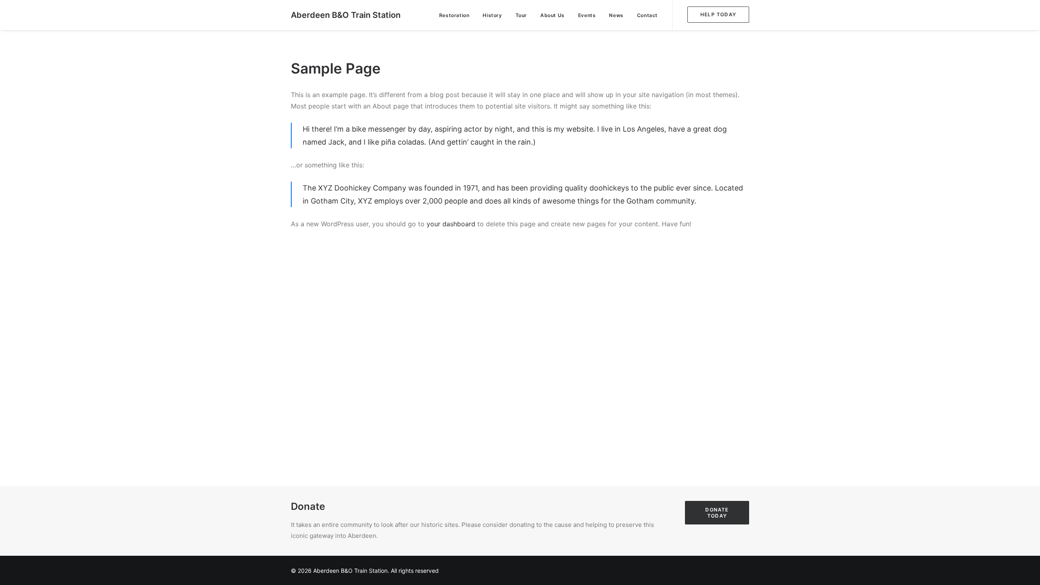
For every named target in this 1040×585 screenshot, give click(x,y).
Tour (521, 15)
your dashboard (451, 224)
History (492, 15)
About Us (552, 15)
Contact (647, 15)
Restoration (454, 15)
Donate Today (717, 513)
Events (587, 15)
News (616, 15)
